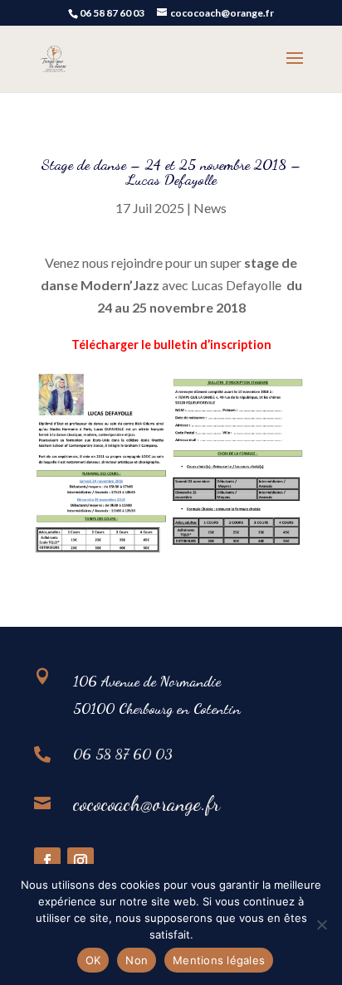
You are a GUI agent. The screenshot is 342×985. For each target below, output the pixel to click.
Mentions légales (219, 960)
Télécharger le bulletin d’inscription (171, 344)
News (210, 208)
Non (136, 960)
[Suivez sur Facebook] (47, 860)
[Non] (321, 924)
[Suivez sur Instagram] (80, 860)
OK (93, 960)
